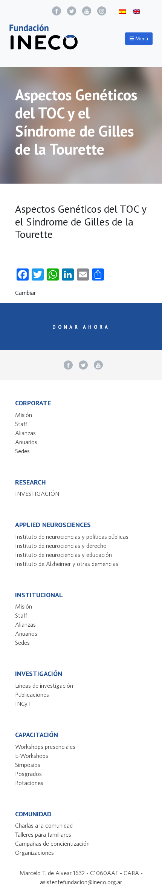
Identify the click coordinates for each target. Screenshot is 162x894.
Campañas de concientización (52, 843)
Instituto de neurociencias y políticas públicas (71, 536)
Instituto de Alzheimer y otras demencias (66, 563)
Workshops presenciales (45, 746)
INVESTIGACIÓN (37, 493)
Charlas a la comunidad (44, 825)
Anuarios (26, 442)
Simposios (27, 764)
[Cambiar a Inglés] (137, 11)
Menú (141, 38)
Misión (23, 414)
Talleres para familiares (43, 834)
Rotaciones (29, 782)
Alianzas (25, 432)
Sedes (22, 451)
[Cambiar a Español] (122, 11)
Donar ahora (81, 327)
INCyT (23, 703)
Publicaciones (32, 694)
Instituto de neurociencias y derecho (61, 545)
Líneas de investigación (44, 685)
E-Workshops (31, 755)
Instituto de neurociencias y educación (63, 554)
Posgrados (28, 773)
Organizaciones (34, 852)
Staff (21, 423)
